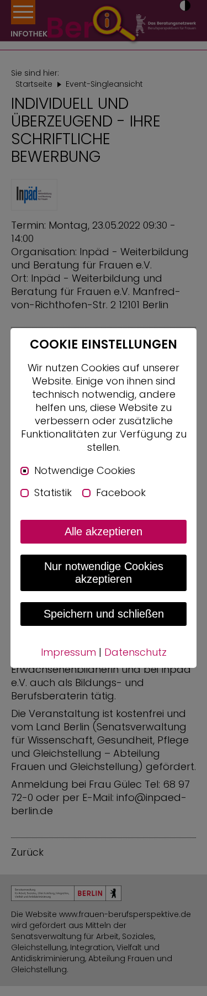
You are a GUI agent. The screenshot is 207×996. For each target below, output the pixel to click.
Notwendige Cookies (84, 470)
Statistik (53, 492)
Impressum (68, 652)
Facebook (121, 492)
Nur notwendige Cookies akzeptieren (103, 572)
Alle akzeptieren (103, 531)
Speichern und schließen (104, 614)
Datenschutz (135, 652)
